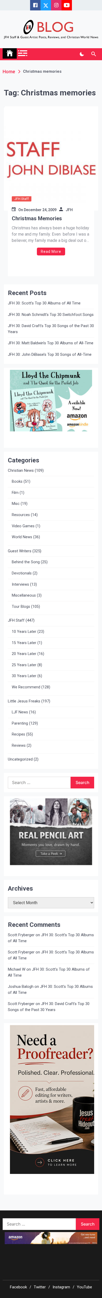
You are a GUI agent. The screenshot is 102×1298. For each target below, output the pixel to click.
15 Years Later (24, 643)
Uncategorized (20, 759)
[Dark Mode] (82, 54)
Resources (21, 515)
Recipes (18, 734)
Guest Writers (19, 551)
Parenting (20, 723)
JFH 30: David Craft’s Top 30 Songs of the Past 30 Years (51, 328)
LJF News (20, 712)
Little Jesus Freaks (24, 701)
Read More (51, 251)
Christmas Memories (37, 218)
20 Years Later (24, 654)
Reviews (19, 745)
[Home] (10, 53)
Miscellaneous (24, 595)
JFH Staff (21, 199)
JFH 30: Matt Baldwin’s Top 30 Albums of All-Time (50, 343)
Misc (16, 503)
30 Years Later (24, 676)
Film (15, 493)
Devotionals (22, 573)
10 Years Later (24, 631)
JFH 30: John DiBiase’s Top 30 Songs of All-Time (50, 354)
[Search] (93, 54)
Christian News (21, 470)
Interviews (20, 584)
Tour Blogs (21, 606)
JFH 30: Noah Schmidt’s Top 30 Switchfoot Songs (51, 314)
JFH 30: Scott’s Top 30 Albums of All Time (44, 303)
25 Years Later (24, 665)
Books (17, 481)
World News (22, 537)
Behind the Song (26, 562)
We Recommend (26, 687)
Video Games (23, 526)
